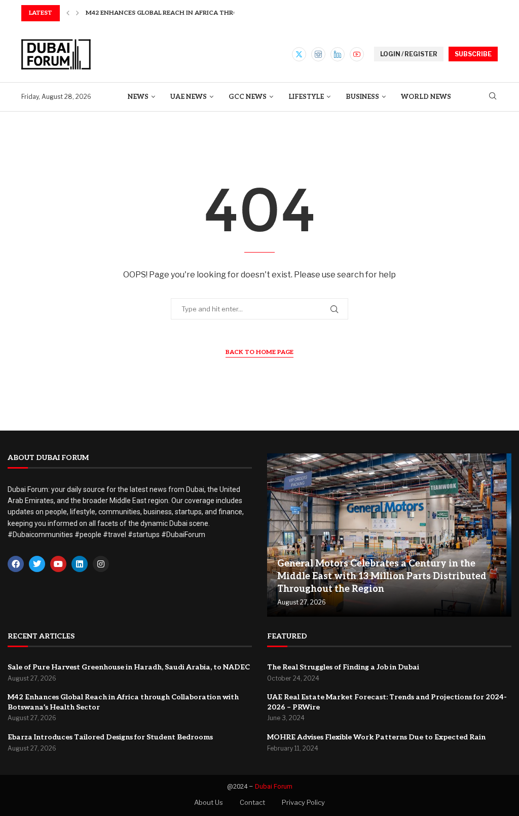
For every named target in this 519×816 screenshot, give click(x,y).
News (138, 97)
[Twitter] (299, 54)
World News (426, 97)
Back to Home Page (259, 352)
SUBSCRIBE (473, 54)
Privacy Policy (303, 802)
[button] (68, 13)
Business (362, 97)
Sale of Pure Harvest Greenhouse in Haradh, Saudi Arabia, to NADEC (129, 667)
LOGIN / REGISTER (408, 54)
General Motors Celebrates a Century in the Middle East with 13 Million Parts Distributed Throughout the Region (382, 576)
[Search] (493, 96)
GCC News (248, 97)
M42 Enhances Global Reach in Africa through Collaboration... (199, 13)
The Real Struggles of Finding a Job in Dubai (343, 667)
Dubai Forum (273, 786)
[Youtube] (357, 54)
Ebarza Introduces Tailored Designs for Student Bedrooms (110, 737)
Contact (252, 802)
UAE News (188, 97)
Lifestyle (306, 97)
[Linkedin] (337, 54)
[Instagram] (318, 54)
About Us (208, 802)
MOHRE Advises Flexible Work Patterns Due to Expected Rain (376, 737)
